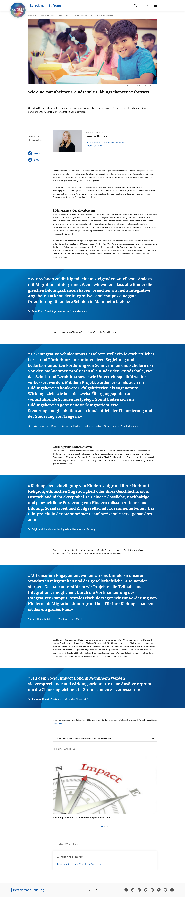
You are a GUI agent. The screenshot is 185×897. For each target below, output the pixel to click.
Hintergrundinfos (35, 140)
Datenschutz (100, 890)
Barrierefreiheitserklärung (79, 890)
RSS (112, 890)
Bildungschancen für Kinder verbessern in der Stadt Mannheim (84, 738)
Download (57, 723)
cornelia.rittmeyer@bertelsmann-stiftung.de (105, 142)
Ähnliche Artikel (35, 136)
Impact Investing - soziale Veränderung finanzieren (79, 864)
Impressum (59, 890)
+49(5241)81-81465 (95, 145)
